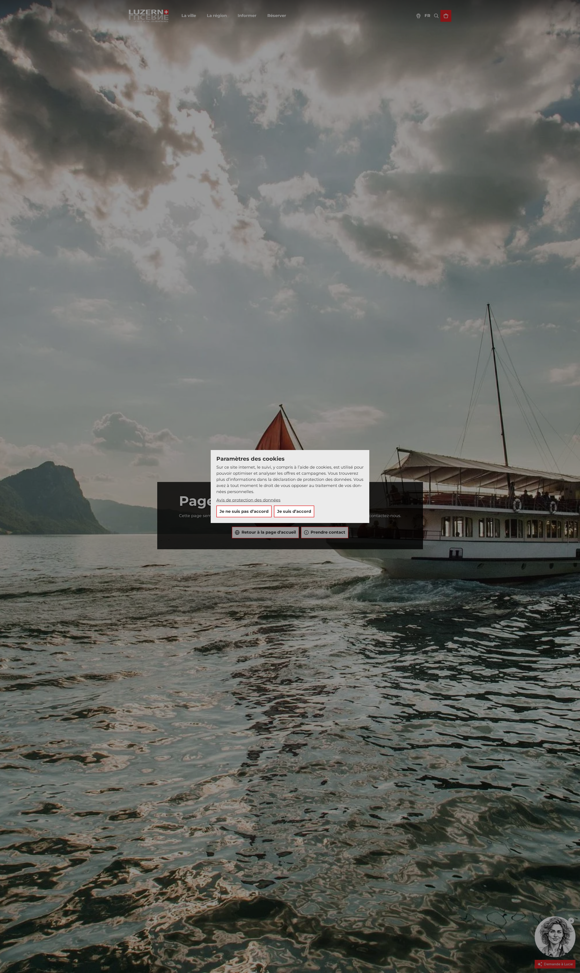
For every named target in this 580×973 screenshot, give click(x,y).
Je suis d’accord (294, 511)
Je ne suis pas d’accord (244, 511)
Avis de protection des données (248, 500)
